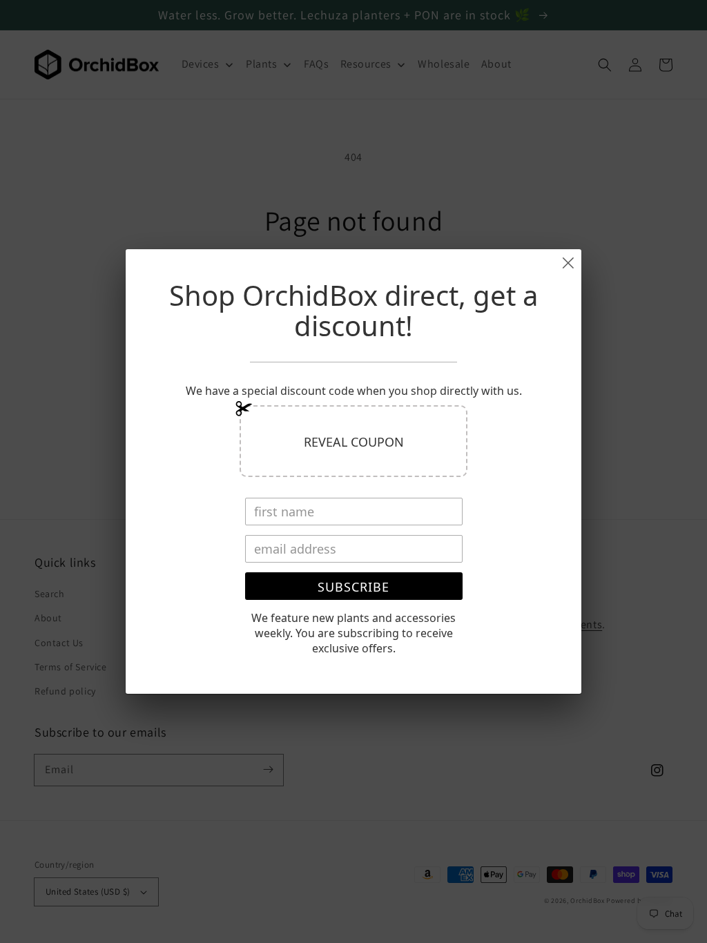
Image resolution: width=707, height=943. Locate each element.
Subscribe (353, 587)
